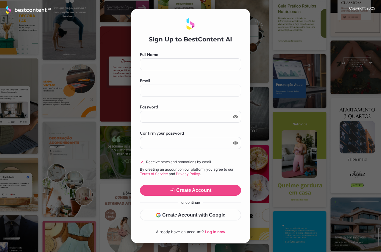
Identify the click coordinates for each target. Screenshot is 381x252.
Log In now (215, 231)
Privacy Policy (188, 174)
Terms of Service (154, 174)
